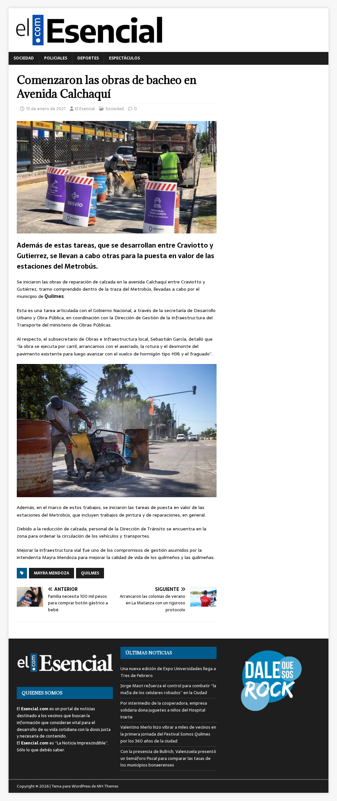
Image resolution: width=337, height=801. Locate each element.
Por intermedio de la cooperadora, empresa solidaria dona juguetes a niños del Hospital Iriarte (163, 710)
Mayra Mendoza (51, 573)
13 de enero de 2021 (45, 108)
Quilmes (90, 573)
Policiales (55, 58)
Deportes (88, 58)
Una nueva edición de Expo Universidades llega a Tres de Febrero (168, 672)
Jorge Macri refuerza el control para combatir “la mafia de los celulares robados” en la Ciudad (168, 689)
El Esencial (85, 108)
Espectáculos (124, 58)
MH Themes (107, 786)
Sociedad (23, 58)
